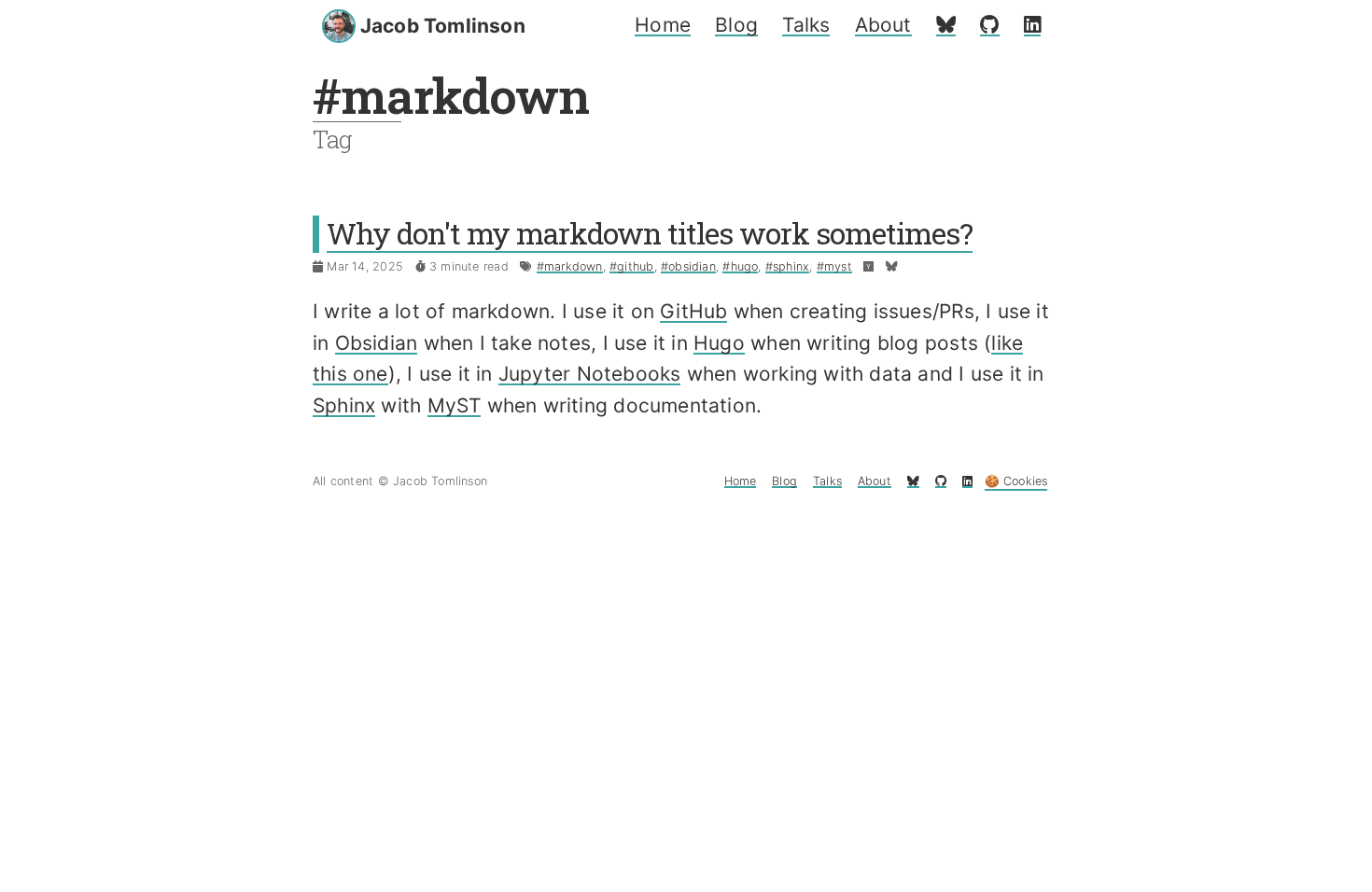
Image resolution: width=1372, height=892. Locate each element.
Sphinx (344, 405)
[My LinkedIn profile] (1032, 24)
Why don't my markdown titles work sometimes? (650, 233)
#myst (834, 266)
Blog (736, 24)
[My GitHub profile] (989, 24)
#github (631, 266)
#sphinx (787, 266)
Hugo (719, 343)
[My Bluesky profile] (946, 24)
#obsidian (688, 266)
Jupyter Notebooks (589, 373)
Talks (806, 24)
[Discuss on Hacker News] (868, 266)
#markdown (570, 266)
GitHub (693, 311)
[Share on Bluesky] (892, 266)
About (883, 24)
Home (663, 24)
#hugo (740, 266)
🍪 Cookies (1016, 481)
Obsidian (376, 343)
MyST (454, 405)
